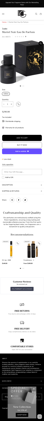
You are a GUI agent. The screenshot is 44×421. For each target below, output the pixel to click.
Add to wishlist (20, 151)
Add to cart (22, 138)
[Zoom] (40, 43)
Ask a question (7, 164)
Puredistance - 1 (29, 260)
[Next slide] (40, 62)
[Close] (34, 389)
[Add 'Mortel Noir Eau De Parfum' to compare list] (18, 104)
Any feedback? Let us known (22, 289)
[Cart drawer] (40, 14)
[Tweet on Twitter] (25, 200)
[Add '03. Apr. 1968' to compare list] (17, 243)
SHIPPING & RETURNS (10, 191)
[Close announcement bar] (41, 3)
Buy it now (22, 145)
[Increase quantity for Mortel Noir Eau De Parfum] (11, 104)
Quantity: (5, 99)
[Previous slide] (3, 62)
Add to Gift (9, 177)
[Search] (36, 14)
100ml (5, 94)
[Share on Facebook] (18, 200)
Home (4, 22)
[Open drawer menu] (3, 14)
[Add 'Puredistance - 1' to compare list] (39, 243)
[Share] (12, 200)
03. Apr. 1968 (6, 260)
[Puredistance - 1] (33, 249)
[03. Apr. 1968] (11, 249)
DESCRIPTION (7, 185)
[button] (20, 268)
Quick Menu (7, 381)
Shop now (22, 415)
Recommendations (22, 234)
